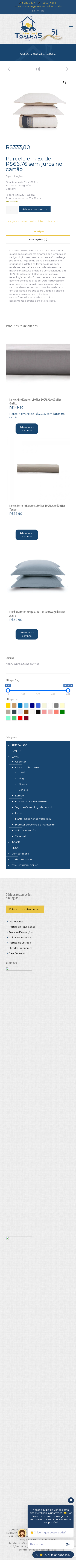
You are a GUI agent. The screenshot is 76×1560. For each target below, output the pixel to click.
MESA (15, 847)
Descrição (38, 231)
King (21, 778)
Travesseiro (21, 836)
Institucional (16, 921)
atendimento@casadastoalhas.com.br (40, 6)
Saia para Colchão (25, 830)
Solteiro (23, 789)
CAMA (23, 221)
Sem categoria (20, 853)
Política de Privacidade (22, 926)
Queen (23, 784)
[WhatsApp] (33, 10)
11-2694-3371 (29, 2)
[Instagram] (43, 10)
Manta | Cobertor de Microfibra (33, 818)
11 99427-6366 (48, 2)
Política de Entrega (20, 942)
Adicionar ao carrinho (34, 209)
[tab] (38, 232)
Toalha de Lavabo (22, 859)
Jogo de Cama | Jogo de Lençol (33, 807)
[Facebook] (38, 10)
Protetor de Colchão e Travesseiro (35, 824)
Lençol (19, 813)
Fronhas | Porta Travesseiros (31, 801)
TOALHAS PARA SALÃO (25, 865)
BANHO (16, 750)
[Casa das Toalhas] (38, 28)
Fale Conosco (17, 953)
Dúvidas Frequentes (20, 948)
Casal (31, 221)
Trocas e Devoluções (21, 932)
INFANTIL (17, 842)
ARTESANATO (19, 745)
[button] (65, 82)
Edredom (20, 795)
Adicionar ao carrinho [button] (27, 429)
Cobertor (20, 761)
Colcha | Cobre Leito (47, 221)
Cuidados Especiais (20, 937)
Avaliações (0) (38, 239)
